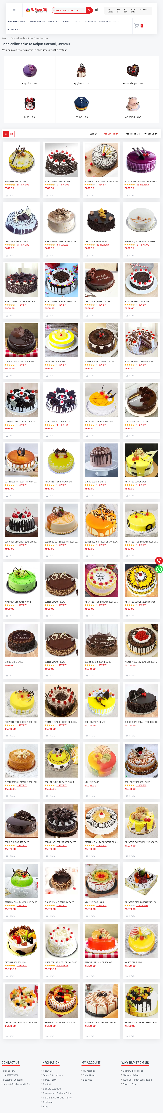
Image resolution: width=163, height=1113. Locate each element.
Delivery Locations (52, 1088)
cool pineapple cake (95, 722)
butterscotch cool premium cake (21, 481)
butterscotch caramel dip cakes (101, 1022)
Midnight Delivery (131, 1075)
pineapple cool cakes (135, 481)
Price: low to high (110, 134)
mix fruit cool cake (94, 902)
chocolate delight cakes (97, 301)
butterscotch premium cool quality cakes (21, 782)
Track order (133, 10)
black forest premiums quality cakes (141, 361)
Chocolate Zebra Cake (16, 241)
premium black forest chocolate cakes (21, 421)
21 (23, 184)
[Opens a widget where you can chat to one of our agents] (22, 1095)
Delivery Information (133, 1071)
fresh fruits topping (15, 962)
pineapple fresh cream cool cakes (141, 541)
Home (4, 38)
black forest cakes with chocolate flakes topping (21, 301)
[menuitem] (16, 22)
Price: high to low (132, 134)
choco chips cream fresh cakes (141, 722)
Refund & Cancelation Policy (57, 1097)
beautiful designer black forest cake (21, 541)
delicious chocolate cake (98, 662)
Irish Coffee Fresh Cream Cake (60, 241)
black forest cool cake (137, 301)
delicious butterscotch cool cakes (61, 541)
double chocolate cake (17, 842)
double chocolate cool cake (19, 361)
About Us (48, 1071)
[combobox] (72, 10)
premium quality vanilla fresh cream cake (141, 241)
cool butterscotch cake (137, 782)
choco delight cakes (95, 481)
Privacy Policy (49, 1080)
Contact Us (48, 1084)
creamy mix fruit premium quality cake (21, 1022)
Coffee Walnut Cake (55, 602)
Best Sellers (152, 134)
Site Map (87, 1080)
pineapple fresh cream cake (99, 421)
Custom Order (130, 1084)
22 (143, 184)
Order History (89, 1075)
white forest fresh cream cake (61, 962)
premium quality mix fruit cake (60, 1022)
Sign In (118, 10)
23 (103, 244)
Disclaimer (48, 1102)
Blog (45, 1106)
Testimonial (144, 9)
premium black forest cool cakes (61, 722)
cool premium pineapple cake (59, 782)
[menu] (67, 26)
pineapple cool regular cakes (140, 602)
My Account (110, 10)
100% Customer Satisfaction (137, 1080)
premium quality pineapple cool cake (101, 842)
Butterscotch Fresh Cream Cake (101, 181)
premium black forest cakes (99, 361)
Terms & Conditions (53, 1075)
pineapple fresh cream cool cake (101, 602)
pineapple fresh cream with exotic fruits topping (141, 902)
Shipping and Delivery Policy (57, 1093)
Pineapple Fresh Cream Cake (59, 481)
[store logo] (36, 10)
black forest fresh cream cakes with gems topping (61, 301)
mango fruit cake (133, 962)
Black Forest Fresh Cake (57, 181)
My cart (125, 10)
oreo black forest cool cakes (60, 842)
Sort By (93, 133)
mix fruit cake (92, 782)
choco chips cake (14, 662)
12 (63, 184)
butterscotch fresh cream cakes (101, 541)
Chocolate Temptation (96, 241)
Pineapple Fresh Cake (15, 181)
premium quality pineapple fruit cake (141, 1022)
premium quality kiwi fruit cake (21, 902)
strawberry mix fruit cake (98, 962)
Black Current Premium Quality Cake (141, 181)
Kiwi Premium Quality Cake (18, 602)
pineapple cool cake (55, 361)
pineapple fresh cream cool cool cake (21, 722)
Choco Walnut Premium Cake (59, 902)
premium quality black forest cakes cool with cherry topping (141, 662)
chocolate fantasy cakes (138, 421)
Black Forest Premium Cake (59, 421)
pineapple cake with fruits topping (141, 842)
